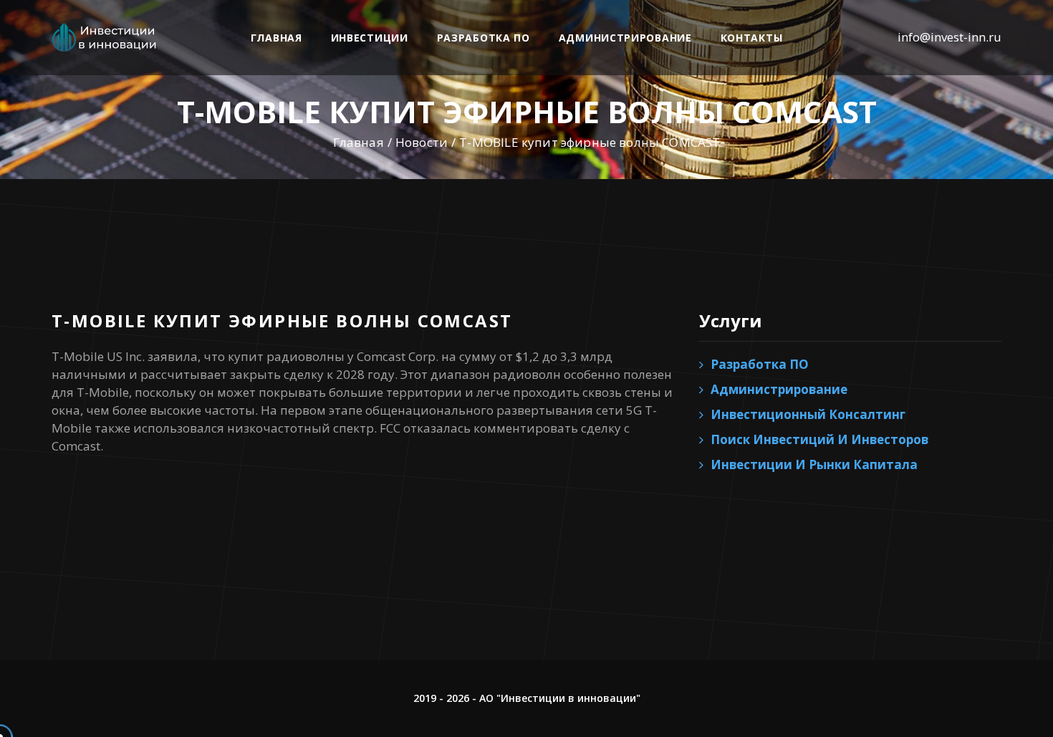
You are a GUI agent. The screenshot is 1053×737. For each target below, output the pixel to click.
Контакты (752, 37)
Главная (276, 37)
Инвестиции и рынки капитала (814, 464)
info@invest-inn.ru (949, 37)
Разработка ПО (483, 37)
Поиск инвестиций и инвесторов (819, 439)
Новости (421, 142)
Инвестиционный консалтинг (808, 414)
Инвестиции (369, 37)
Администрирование (625, 37)
